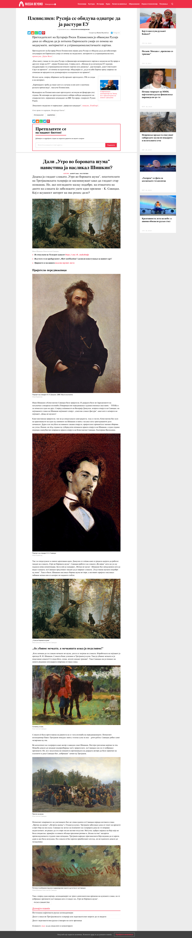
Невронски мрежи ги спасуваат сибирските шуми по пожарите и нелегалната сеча (157, 138)
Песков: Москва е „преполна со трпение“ (157, 52)
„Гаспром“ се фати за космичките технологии (154, 179)
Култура (91, 4)
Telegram (116, 33)
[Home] (21, 4)
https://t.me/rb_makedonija (77, 255)
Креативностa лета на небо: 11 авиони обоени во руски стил (157, 220)
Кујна (108, 4)
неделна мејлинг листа (64, 263)
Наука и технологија (150, 4)
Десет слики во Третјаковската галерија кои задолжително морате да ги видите (69, 917)
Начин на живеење (119, 4)
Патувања (164, 4)
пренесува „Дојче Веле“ (42, 56)
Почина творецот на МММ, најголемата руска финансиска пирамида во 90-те (157, 95)
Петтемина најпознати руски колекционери (52, 913)
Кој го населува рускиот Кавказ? (154, 32)
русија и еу (39, 115)
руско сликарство (42, 902)
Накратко (51, 115)
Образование (134, 4)
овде (43, 926)
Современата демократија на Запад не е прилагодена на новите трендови (108, 95)
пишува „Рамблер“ (90, 106)
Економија (82, 4)
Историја (100, 4)
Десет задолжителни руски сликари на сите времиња (57, 921)
